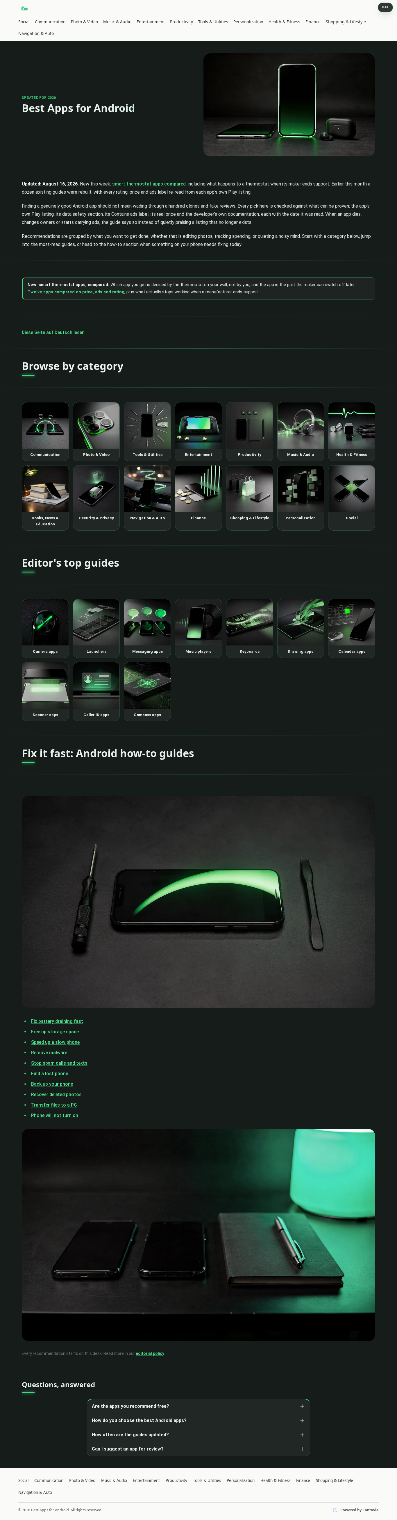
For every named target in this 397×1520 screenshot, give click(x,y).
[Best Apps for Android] (24, 8)
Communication (50, 21)
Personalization (248, 21)
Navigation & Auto (36, 33)
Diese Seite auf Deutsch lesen (53, 332)
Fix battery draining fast (57, 1021)
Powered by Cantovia (359, 1509)
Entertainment (151, 21)
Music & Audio (117, 21)
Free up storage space (55, 1031)
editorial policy (150, 1353)
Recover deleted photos (56, 1094)
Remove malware (49, 1052)
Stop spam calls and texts (59, 1063)
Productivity (181, 21)
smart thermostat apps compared (149, 184)
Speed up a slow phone (55, 1042)
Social (24, 21)
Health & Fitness (284, 21)
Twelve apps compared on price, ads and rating (76, 292)
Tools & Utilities (213, 21)
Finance (313, 21)
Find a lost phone (49, 1073)
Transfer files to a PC (54, 1105)
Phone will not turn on (54, 1115)
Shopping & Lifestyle (346, 21)
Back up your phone (52, 1084)
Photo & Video (84, 21)
